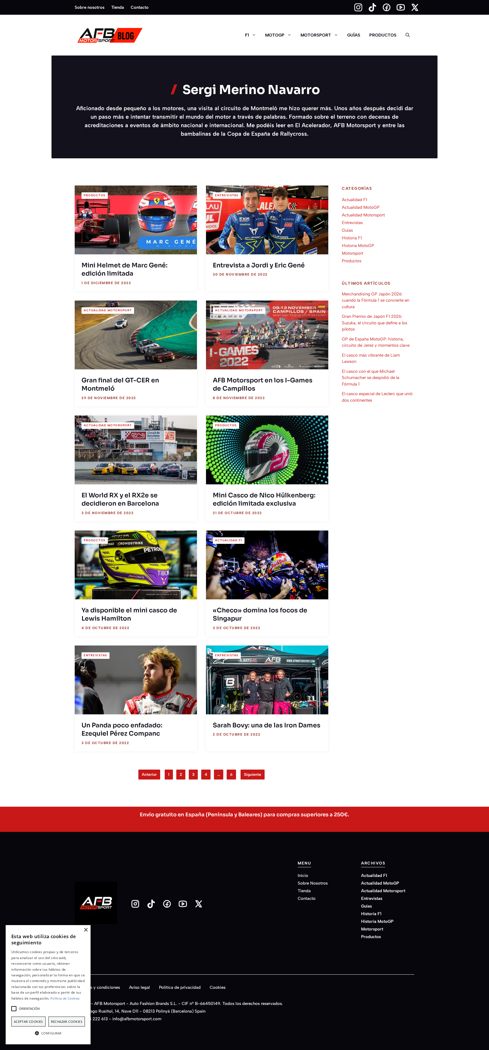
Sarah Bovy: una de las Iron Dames (266, 725)
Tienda (117, 7)
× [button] (85, 930)
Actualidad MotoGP (360, 207)
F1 (247, 35)
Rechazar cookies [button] (66, 1021)
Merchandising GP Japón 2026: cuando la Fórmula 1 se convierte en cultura (375, 300)
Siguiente (252, 774)
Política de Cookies (65, 998)
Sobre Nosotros (313, 883)
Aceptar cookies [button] (28, 1021)
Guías (353, 35)
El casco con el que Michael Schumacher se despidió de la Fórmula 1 (370, 377)
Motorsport (316, 35)
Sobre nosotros (89, 7)
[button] (407, 35)
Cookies (218, 987)
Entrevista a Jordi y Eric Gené (259, 265)
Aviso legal (139, 987)
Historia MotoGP (358, 245)
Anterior (149, 774)
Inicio (303, 875)
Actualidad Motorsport (108, 310)
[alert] (48, 984)
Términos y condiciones (97, 987)
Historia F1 (352, 237)
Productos (382, 35)
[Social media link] (356, 7)
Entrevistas (227, 195)
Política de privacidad (180, 987)
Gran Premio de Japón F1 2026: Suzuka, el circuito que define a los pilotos (374, 323)
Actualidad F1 (228, 540)
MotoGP (274, 35)
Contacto (140, 7)
